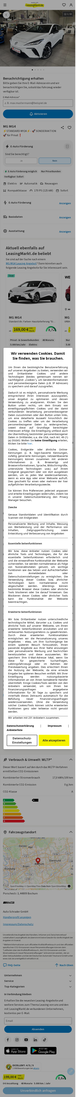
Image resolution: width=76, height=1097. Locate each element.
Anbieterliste (14, 730)
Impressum (55, 725)
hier (29, 443)
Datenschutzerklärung (20, 725)
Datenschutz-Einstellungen (22, 740)
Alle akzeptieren (54, 740)
